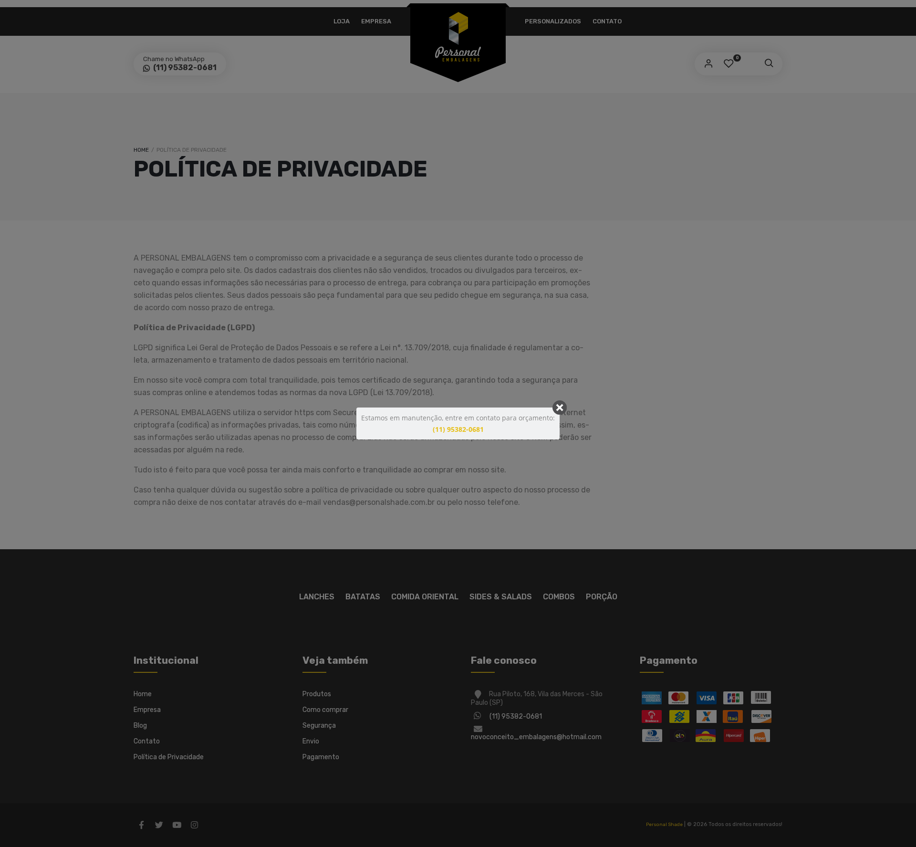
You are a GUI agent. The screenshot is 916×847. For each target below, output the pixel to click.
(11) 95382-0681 (458, 429)
